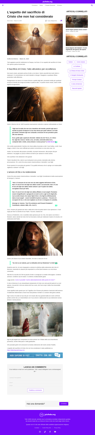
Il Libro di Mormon (76, 84)
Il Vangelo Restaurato (50, 5)
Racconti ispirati (77, 88)
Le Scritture (68, 51)
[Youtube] (55, 432)
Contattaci (37, 427)
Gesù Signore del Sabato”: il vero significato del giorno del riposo (76, 48)
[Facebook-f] (50, 432)
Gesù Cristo (10, 20)
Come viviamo (81, 62)
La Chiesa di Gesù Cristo (76, 71)
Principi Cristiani (77, 79)
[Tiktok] (45, 432)
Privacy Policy (57, 427)
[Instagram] (40, 432)
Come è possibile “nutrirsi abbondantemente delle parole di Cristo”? (35, 280)
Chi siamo (59, 5)
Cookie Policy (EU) (46, 427)
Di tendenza (34, 5)
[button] (2, 5)
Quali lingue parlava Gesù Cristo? (76, 29)
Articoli (67, 31)
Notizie (41, 5)
